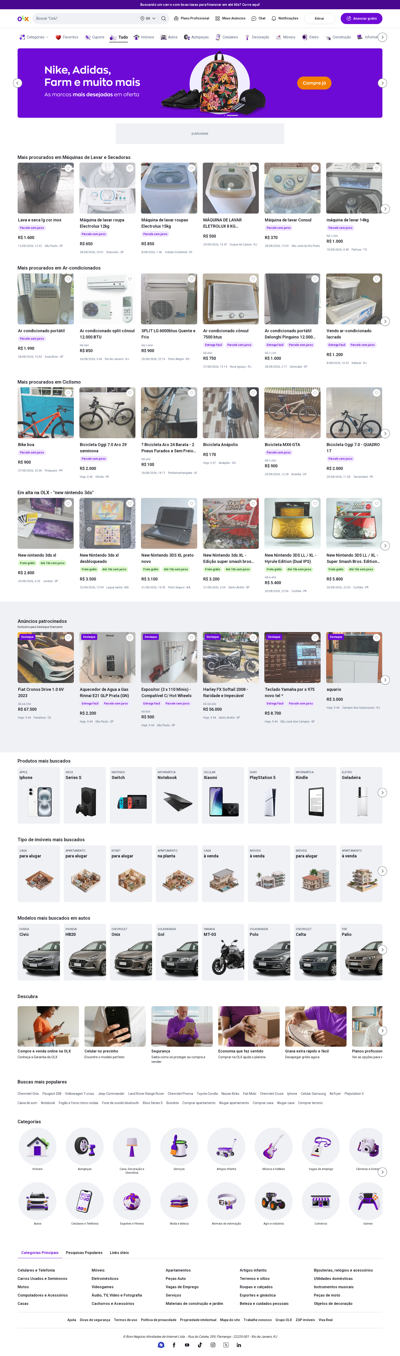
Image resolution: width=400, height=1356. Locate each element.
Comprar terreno (310, 1103)
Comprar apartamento (199, 1103)
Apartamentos (178, 1270)
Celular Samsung (313, 1093)
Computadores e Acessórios (43, 1295)
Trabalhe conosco (258, 1320)
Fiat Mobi (249, 1093)
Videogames (103, 1287)
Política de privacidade (158, 1320)
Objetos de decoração (333, 1303)
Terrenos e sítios (255, 1278)
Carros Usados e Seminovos (42, 1278)
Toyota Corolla (207, 1093)
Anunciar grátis (365, 18)
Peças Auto (176, 1278)
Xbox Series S (153, 1103)
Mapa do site (230, 1320)
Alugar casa (285, 1103)
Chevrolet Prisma (180, 1093)
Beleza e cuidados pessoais (264, 1303)
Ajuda (71, 1320)
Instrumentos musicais (334, 1287)
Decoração (260, 37)
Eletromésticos (105, 1278)
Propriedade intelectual (198, 1320)
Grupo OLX (283, 1320)
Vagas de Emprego (182, 1287)
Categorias (35, 37)
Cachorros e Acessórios (113, 1303)
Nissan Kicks (230, 1093)
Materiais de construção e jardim (194, 1303)
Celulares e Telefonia (36, 1270)
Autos (173, 37)
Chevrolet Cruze (272, 1093)
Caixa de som (27, 1103)
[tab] (40, 1253)
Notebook (48, 1103)
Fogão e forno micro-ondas (78, 1103)
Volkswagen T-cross (79, 1093)
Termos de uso (125, 1320)
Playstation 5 (354, 1093)
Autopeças (200, 37)
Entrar (319, 18)
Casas (23, 1303)
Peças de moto (327, 1295)
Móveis (289, 37)
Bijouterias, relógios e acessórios (343, 1270)
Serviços (173, 1295)
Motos (23, 1287)
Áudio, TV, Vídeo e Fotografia (117, 1295)
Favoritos (70, 37)
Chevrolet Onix (28, 1093)
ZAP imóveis (305, 1320)
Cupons (98, 37)
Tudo (123, 37)
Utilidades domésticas (333, 1278)
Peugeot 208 (52, 1093)
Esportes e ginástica (258, 1295)
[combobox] (101, 18)
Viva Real (326, 1320)
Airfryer (335, 1093)
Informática (374, 37)
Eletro (314, 37)
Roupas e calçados (256, 1287)
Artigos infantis (253, 1270)
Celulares (230, 37)
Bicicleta (172, 1103)
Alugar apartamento (234, 1103)
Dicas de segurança (95, 1320)
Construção (342, 37)
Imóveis (147, 37)
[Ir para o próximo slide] (385, 209)
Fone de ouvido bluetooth (120, 1103)
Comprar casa (263, 1103)
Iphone (292, 1093)
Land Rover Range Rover (146, 1093)
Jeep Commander (111, 1093)
